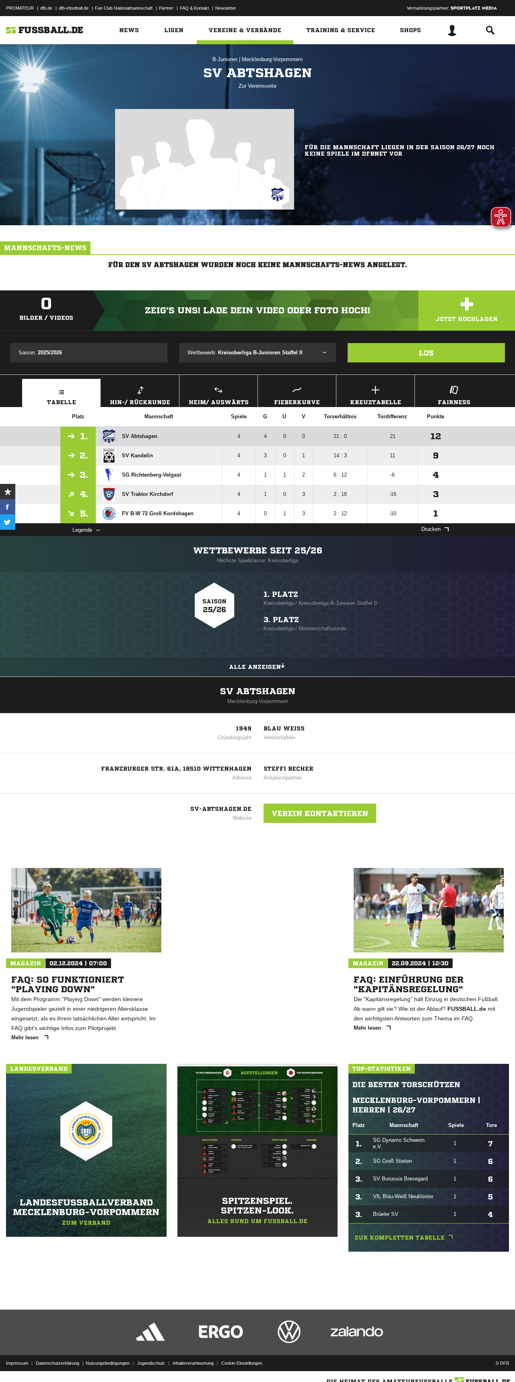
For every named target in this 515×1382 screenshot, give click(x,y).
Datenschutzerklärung (57, 1363)
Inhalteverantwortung (193, 1363)
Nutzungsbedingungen (108, 1363)
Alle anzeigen (255, 667)
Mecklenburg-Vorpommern (272, 59)
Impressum (17, 1363)
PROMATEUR (20, 8)
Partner (166, 8)
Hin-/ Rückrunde (140, 402)
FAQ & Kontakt (194, 8)
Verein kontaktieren (320, 813)
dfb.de (46, 8)
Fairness (454, 402)
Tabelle (61, 402)
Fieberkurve (297, 402)
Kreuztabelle (375, 402)
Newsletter (225, 8)
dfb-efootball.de (74, 8)
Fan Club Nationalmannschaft (123, 8)
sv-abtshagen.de (220, 809)
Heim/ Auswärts (219, 402)
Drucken (431, 529)
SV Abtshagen (257, 691)
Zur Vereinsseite (257, 86)
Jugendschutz (151, 1363)
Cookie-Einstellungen (241, 1363)
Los (426, 352)
